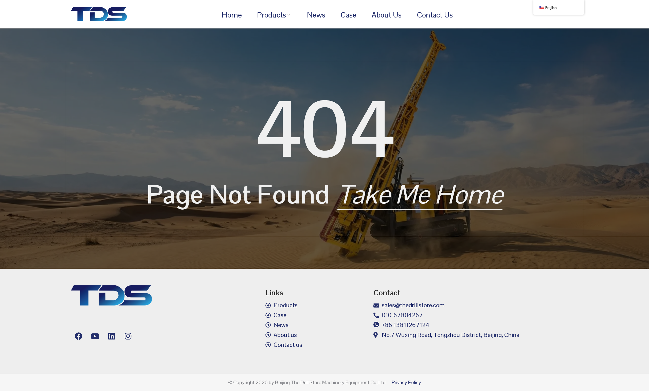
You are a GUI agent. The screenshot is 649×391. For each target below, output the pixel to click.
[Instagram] (128, 336)
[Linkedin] (111, 336)
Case (348, 15)
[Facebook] (78, 336)
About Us (387, 15)
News (316, 15)
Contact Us (435, 15)
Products (271, 15)
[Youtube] (95, 336)
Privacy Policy (406, 382)
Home (232, 15)
